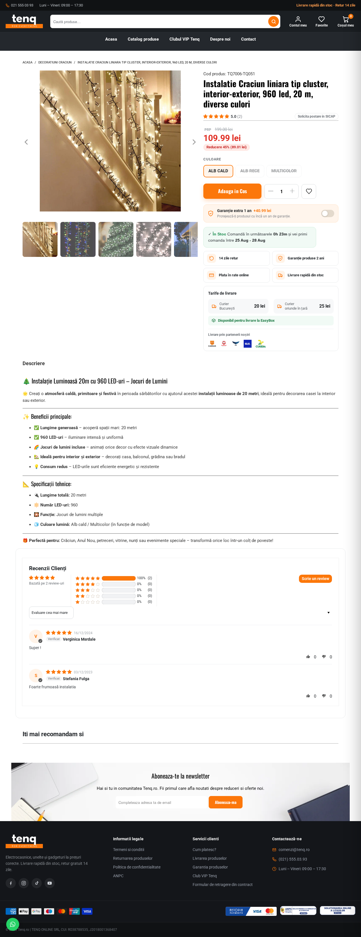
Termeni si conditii (128, 849)
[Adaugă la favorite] (308, 191)
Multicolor (284, 171)
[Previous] (26, 141)
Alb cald (218, 171)
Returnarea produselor (133, 858)
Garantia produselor (210, 867)
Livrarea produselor (210, 858)
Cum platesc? (204, 849)
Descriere (34, 363)
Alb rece (249, 171)
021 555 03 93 (22, 5)
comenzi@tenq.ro (294, 849)
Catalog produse (143, 39)
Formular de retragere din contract (223, 884)
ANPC (118, 876)
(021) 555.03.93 (293, 859)
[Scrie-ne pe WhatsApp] (12, 924)
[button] (88, 578)
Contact (248, 39)
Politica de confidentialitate (136, 867)
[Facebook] (11, 883)
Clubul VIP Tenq (184, 39)
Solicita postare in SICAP (316, 116)
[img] (59, 632)
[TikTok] (37, 883)
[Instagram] (24, 883)
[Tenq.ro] (24, 21)
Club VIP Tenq (205, 876)
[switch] (327, 213)
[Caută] (273, 21)
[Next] (193, 141)
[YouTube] (50, 883)
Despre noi (220, 39)
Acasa (111, 39)
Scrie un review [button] (315, 578)
